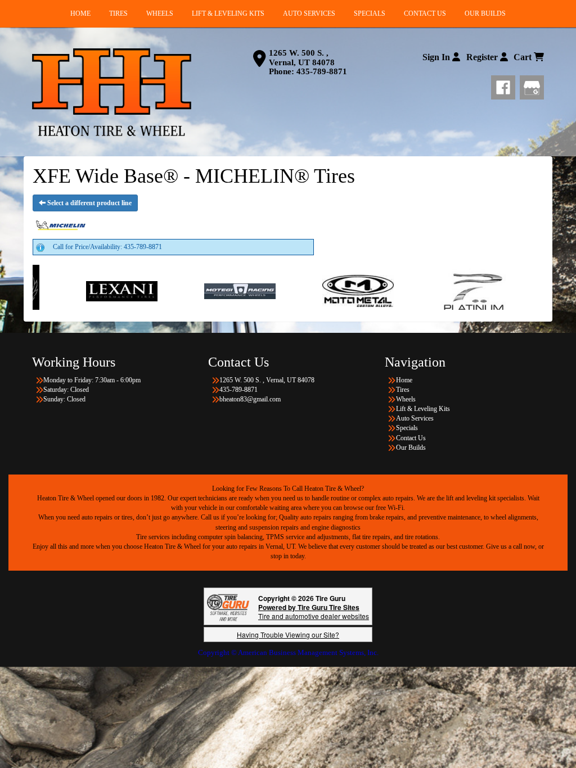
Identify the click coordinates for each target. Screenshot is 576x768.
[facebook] (505, 85)
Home (404, 380)
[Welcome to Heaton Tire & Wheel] (111, 92)
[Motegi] (188, 290)
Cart (524, 57)
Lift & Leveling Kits (423, 409)
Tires (403, 390)
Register (483, 57)
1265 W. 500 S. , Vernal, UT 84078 (302, 57)
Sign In (437, 57)
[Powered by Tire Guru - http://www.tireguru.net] (228, 606)
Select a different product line (89, 203)
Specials (407, 428)
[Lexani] (70, 290)
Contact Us (411, 438)
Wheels (406, 399)
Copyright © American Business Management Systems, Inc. (288, 652)
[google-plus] (532, 85)
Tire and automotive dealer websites (313, 611)
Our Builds (411, 447)
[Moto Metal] (306, 290)
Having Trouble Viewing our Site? (288, 634)
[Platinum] (424, 290)
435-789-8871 (321, 71)
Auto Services (415, 418)
